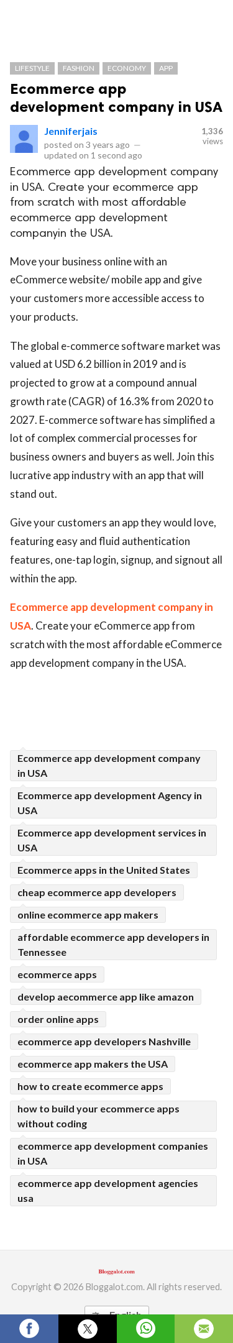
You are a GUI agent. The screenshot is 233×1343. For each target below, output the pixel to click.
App (166, 68)
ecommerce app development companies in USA (112, 1153)
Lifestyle (32, 68)
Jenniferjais (71, 131)
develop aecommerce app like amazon (105, 996)
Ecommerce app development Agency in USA (109, 802)
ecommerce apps (57, 974)
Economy (126, 68)
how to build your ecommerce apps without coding (98, 1115)
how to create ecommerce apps (90, 1086)
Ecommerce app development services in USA (111, 840)
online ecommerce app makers (87, 914)
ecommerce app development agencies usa (107, 1190)
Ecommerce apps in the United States (103, 870)
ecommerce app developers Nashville (104, 1041)
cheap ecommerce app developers (96, 892)
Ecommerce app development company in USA (116, 98)
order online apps (58, 1019)
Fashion (78, 68)
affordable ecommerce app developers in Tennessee (113, 944)
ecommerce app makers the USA (92, 1064)
